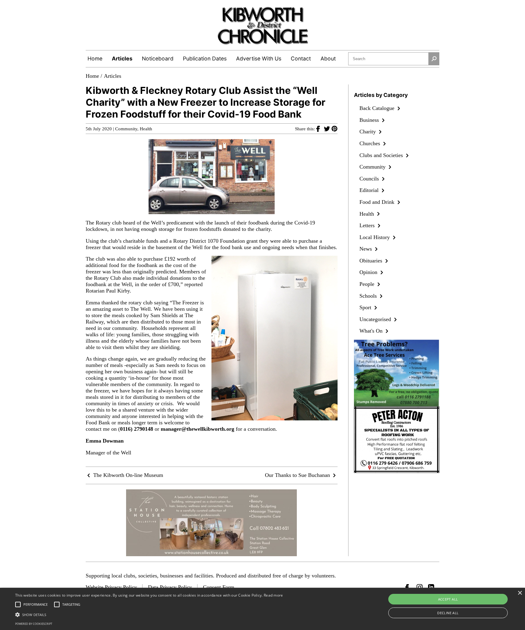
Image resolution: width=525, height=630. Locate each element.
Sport (366, 307)
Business (369, 120)
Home (95, 58)
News (366, 249)
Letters (367, 225)
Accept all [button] (448, 599)
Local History (375, 237)
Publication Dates (205, 58)
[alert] (262, 609)
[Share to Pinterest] (334, 128)
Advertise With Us (258, 58)
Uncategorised (376, 319)
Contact (301, 58)
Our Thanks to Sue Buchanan (298, 475)
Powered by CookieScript (33, 624)
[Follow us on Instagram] (420, 587)
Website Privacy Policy (111, 587)
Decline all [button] (447, 613)
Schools (368, 296)
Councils (369, 179)
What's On (371, 331)
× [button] (519, 593)
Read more (273, 595)
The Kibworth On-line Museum (127, 475)
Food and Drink (377, 202)
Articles (122, 58)
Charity (368, 131)
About (328, 58)
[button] (149, 614)
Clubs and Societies (381, 155)
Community (126, 128)
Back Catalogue (377, 108)
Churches (370, 143)
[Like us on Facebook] (408, 587)
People (367, 284)
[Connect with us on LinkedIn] (431, 587)
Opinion (369, 272)
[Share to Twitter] (327, 128)
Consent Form (218, 587)
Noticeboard (157, 58)
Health (146, 128)
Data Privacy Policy (170, 587)
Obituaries (371, 261)
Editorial (369, 190)
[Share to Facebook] (320, 128)
